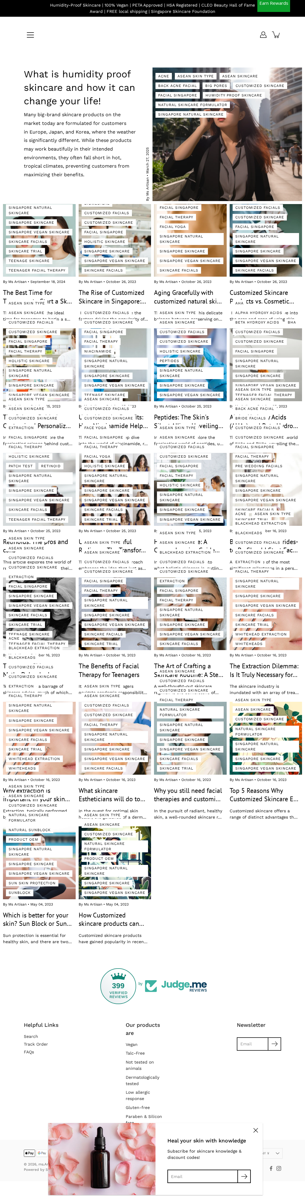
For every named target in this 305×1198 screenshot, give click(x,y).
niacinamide (98, 351)
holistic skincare (104, 242)
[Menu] (30, 35)
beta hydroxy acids (257, 322)
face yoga (95, 428)
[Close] (255, 1130)
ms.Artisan (47, 1164)
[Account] (263, 34)
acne (163, 76)
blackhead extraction (185, 552)
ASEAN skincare (240, 76)
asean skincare (26, 313)
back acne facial (177, 86)
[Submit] (244, 1176)
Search (31, 1036)
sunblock (20, 893)
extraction (21, 428)
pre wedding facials (259, 466)
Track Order (36, 1044)
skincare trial (25, 251)
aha (239, 303)
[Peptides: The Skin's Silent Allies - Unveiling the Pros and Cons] (190, 364)
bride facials (250, 418)
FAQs (29, 1052)
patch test (21, 466)
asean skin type (27, 303)
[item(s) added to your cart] (276, 34)
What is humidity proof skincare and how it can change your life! (79, 87)
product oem (23, 839)
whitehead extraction (261, 634)
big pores (216, 86)
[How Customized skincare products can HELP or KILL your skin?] (115, 862)
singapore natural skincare (191, 114)
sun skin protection (32, 883)
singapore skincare (31, 222)
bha (292, 322)
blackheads (248, 533)
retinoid (51, 466)
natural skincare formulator (192, 105)
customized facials (106, 213)
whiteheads (249, 644)
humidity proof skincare (234, 95)
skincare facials (28, 242)
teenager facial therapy (37, 270)
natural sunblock (30, 830)
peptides (169, 361)
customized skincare (260, 86)
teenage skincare (29, 261)
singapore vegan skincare (39, 232)
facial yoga (173, 227)
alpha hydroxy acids (258, 313)
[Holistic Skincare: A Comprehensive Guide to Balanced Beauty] (190, 489)
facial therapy (176, 217)
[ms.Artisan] (152, 35)
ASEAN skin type (196, 76)
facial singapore (177, 95)
